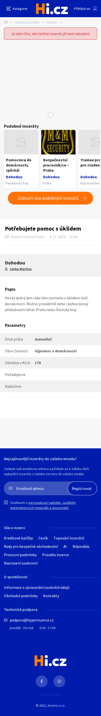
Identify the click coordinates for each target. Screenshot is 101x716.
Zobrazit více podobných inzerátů (48, 198)
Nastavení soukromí (21, 563)
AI (65, 546)
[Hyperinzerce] (52, 8)
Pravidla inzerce (55, 554)
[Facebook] (42, 681)
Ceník (43, 538)
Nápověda (81, 546)
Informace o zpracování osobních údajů (37, 587)
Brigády (52, 22)
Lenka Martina (21, 269)
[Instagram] (59, 681)
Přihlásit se (82, 8)
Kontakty (51, 595)
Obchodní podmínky (21, 595)
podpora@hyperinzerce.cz (32, 620)
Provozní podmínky (20, 554)
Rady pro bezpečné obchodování (31, 546)
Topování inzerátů (68, 538)
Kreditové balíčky (18, 538)
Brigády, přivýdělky (27, 22)
